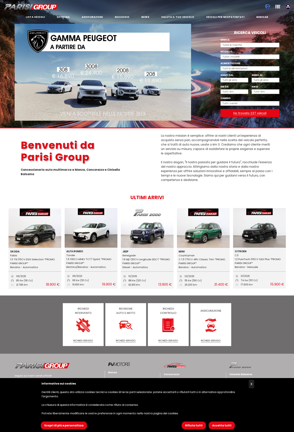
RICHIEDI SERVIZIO (83, 340)
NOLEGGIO (122, 17)
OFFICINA (63, 17)
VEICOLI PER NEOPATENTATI (225, 17)
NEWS (145, 17)
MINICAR (262, 17)
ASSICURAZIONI (92, 17)
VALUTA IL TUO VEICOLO (177, 17)
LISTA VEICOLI (35, 17)
